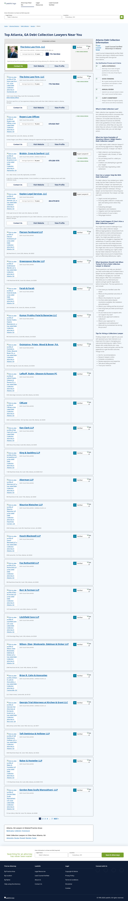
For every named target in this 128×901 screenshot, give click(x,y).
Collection (18, 831)
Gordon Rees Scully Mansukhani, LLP (39, 789)
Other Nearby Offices (13, 97)
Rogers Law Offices (29, 116)
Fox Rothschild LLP (29, 562)
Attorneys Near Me (27, 4)
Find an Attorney (10, 866)
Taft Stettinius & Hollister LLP (35, 733)
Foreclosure (26, 831)
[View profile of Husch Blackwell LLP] (12, 543)
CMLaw (23, 402)
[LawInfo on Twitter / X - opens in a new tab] (106, 870)
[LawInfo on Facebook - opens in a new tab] (98, 870)
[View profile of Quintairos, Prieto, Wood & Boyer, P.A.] (12, 353)
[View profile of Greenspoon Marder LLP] (12, 269)
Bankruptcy (10, 831)
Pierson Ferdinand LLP (31, 232)
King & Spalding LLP (30, 452)
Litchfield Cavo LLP (29, 617)
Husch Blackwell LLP (30, 535)
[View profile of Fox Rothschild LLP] (12, 570)
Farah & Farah (27, 288)
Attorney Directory (14, 26)
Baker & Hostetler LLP (31, 760)
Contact (18, 66)
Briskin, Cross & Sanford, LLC (34, 153)
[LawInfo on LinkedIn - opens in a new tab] (122, 870)
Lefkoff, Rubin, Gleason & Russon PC (38, 373)
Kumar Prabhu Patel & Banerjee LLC (38, 315)
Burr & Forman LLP (29, 589)
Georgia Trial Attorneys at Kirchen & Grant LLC (44, 702)
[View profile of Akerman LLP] (12, 486)
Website (39, 66)
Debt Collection (25, 26)
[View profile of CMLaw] (12, 409)
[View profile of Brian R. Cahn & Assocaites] (12, 683)
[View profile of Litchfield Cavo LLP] (12, 624)
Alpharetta (10, 838)
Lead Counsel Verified (53, 4)
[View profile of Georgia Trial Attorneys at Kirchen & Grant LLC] (12, 712)
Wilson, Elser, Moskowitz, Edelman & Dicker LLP (44, 644)
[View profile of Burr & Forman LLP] (12, 597)
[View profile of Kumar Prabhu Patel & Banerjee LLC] (12, 324)
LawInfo (38, 866)
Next (55, 819)
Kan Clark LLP (27, 427)
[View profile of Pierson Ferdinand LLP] (12, 240)
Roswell (22, 838)
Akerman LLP (27, 479)
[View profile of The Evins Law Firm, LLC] (12, 52)
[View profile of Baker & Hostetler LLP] (12, 769)
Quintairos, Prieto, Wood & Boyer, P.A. (39, 344)
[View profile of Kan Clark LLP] (12, 434)
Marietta (28, 838)
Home (6, 26)
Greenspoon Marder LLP (32, 261)
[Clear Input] (60, 17)
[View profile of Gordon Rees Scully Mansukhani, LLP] (12, 799)
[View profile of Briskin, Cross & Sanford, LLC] (12, 162)
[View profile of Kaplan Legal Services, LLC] (12, 201)
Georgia (33, 26)
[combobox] (32, 17)
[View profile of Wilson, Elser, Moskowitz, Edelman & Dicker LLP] (12, 654)
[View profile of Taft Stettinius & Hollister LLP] (12, 741)
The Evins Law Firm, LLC (32, 46)
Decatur (16, 838)
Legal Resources (39, 4)
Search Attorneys (113, 855)
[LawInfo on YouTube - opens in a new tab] (114, 870)
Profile (59, 66)
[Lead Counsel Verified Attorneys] (100, 47)
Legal (67, 866)
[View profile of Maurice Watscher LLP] (12, 514)
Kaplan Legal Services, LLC (33, 193)
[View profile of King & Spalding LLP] (12, 460)
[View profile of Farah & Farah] (12, 296)
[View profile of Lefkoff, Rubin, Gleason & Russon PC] (12, 382)
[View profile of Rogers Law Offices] (12, 124)
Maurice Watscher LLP (31, 504)
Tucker (34, 838)
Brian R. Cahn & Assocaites (33, 675)
